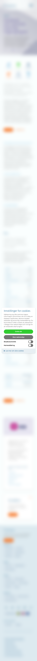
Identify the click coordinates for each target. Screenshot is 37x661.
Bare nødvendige (18, 337)
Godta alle (18, 331)
